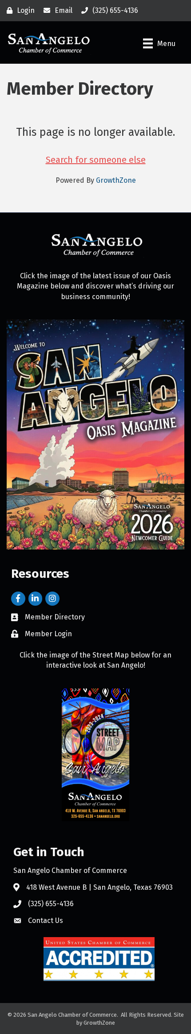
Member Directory (55, 617)
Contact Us (45, 920)
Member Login (48, 634)
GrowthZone (116, 180)
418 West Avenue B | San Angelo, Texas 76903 (99, 887)
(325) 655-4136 (51, 903)
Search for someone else (96, 159)
